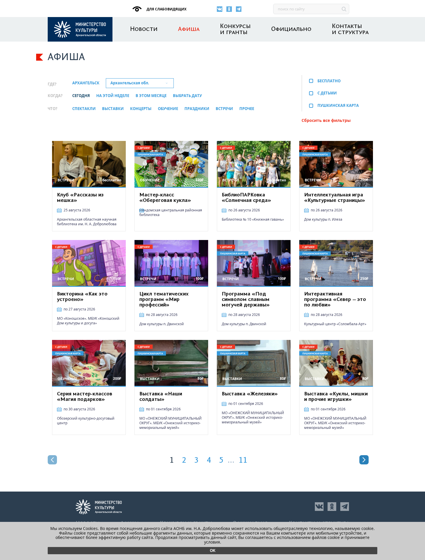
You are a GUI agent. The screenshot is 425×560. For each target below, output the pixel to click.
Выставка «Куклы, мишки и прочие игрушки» (336, 396)
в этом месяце (151, 96)
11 (243, 460)
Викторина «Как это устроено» (82, 296)
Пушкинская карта (338, 105)
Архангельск (85, 83)
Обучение (168, 109)
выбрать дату (187, 96)
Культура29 (80, 29)
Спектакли (84, 109)
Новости (144, 29)
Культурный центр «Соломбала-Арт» (335, 323)
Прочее (246, 109)
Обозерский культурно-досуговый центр (85, 420)
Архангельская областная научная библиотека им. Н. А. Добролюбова (87, 221)
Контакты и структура (350, 29)
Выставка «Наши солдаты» (160, 396)
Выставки (113, 109)
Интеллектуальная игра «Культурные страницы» (334, 197)
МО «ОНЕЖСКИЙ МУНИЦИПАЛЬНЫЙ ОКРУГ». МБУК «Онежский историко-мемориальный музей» (170, 423)
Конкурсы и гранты (235, 29)
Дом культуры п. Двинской (161, 323)
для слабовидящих (166, 9)
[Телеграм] (238, 9)
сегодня (81, 96)
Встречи (224, 109)
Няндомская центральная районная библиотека (170, 212)
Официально (291, 29)
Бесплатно (329, 80)
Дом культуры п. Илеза (323, 219)
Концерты (140, 109)
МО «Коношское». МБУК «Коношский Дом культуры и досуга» (88, 320)
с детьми (327, 93)
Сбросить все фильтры (326, 120)
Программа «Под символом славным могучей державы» (246, 299)
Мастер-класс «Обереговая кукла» (165, 197)
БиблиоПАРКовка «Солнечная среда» (246, 197)
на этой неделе (112, 96)
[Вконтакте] (219, 9)
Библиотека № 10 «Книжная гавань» (253, 219)
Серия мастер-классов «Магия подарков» (84, 396)
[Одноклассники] (229, 9)
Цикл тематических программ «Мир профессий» (164, 299)
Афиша (188, 29)
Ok (212, 550)
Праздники (196, 109)
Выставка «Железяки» (250, 394)
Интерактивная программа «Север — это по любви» (335, 299)
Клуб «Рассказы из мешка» (80, 197)
